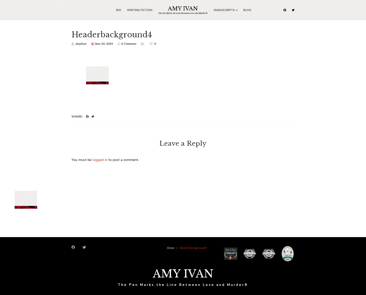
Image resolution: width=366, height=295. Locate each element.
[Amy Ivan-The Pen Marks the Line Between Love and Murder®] (183, 10)
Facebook (284, 10)
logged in (99, 159)
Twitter (293, 10)
